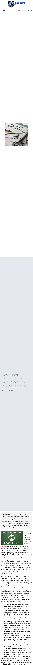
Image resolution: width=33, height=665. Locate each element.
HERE (12, 525)
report (4, 546)
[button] (4, 10)
